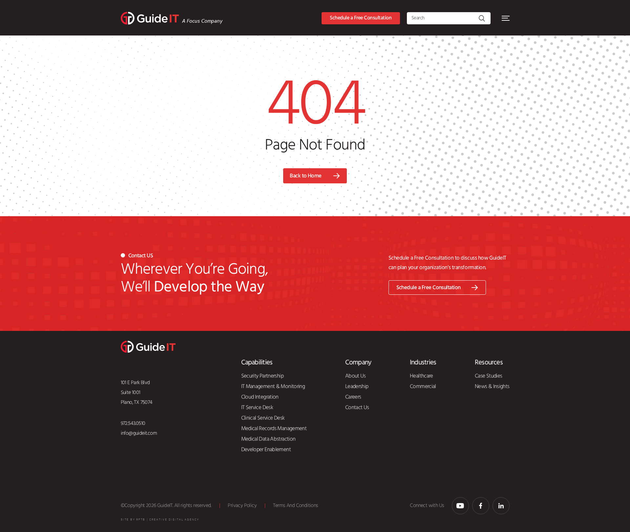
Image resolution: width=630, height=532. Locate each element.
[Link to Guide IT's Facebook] (480, 505)
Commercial (423, 386)
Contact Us (357, 407)
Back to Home (306, 176)
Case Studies (488, 376)
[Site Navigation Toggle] (506, 18)
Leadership (356, 386)
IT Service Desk (257, 407)
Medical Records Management (274, 428)
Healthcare (421, 376)
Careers (353, 397)
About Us (355, 376)
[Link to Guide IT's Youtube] (460, 505)
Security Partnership (262, 376)
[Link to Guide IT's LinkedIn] (501, 505)
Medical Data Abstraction (268, 439)
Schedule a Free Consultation (360, 18)
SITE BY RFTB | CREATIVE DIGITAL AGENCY (160, 519)
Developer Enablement (266, 449)
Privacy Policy (242, 505)
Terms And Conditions (295, 505)
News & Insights (492, 386)
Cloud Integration (260, 397)
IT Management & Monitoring (273, 386)
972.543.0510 (133, 423)
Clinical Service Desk (263, 418)
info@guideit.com (139, 433)
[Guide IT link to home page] (150, 18)
